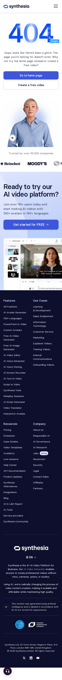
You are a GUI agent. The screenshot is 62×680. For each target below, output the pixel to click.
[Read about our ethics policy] (38, 624)
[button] (31, 557)
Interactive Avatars (14, 413)
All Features (10, 306)
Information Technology (39, 324)
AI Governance (41, 441)
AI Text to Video (12, 378)
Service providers (13, 515)
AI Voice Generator (14, 361)
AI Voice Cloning (12, 366)
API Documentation (14, 470)
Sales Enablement (43, 316)
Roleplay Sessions (13, 396)
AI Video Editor (11, 355)
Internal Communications (42, 357)
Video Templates (12, 447)
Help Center (10, 465)
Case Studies (10, 441)
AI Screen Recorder (14, 372)
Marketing (38, 337)
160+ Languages (12, 318)
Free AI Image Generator (11, 347)
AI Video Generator (34, 569)
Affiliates (38, 482)
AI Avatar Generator (14, 312)
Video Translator (12, 407)
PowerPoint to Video (15, 324)
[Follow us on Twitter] (24, 658)
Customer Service (43, 331)
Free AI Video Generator (11, 337)
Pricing (7, 429)
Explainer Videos (42, 343)
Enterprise (9, 435)
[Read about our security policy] (19, 624)
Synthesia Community (15, 521)
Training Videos (41, 349)
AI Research (40, 447)
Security (38, 465)
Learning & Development (42, 308)
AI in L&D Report (12, 503)
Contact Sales (41, 476)
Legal (36, 470)
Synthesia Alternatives (10, 484)
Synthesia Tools (12, 390)
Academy (9, 453)
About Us (38, 429)
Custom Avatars (12, 330)
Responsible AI (41, 435)
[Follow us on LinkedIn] (31, 658)
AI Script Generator (14, 402)
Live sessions (10, 459)
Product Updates (12, 476)
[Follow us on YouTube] (38, 658)
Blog (5, 498)
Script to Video (11, 384)
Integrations (10, 492)
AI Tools (8, 509)
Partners (38, 488)
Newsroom (39, 459)
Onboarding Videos (43, 364)
